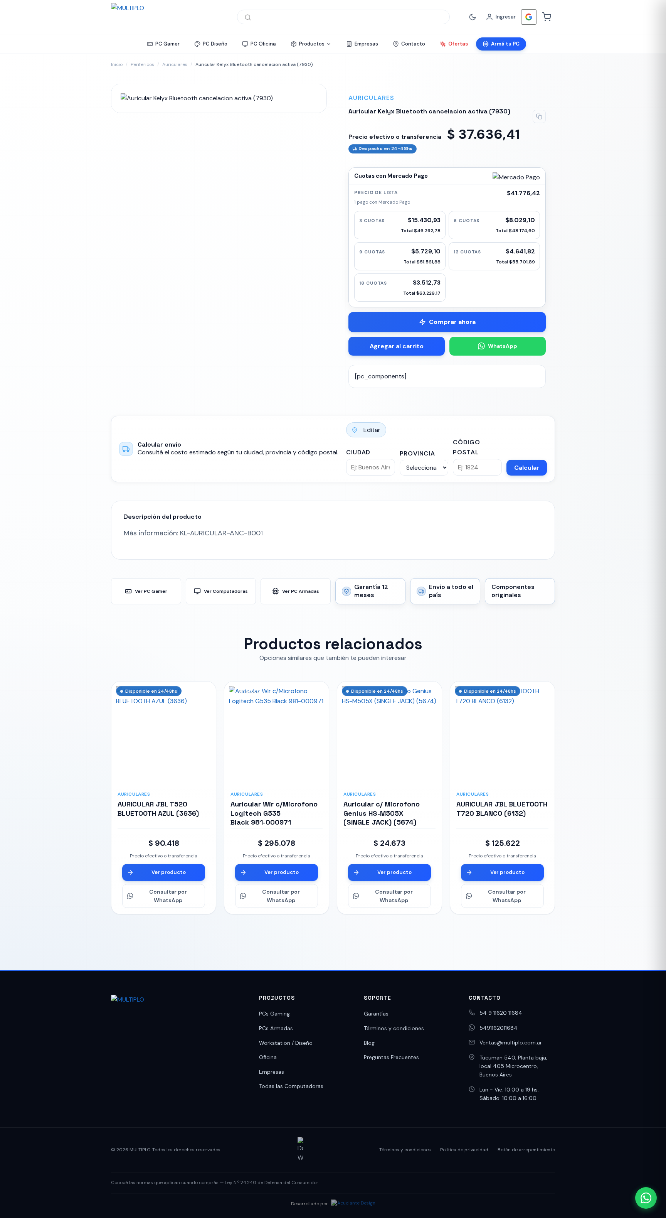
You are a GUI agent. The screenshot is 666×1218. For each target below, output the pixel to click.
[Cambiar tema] (472, 17)
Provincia (417, 453)
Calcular (526, 468)
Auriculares (174, 64)
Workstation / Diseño (286, 1042)
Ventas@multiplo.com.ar (510, 1042)
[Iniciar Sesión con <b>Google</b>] (528, 17)
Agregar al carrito (397, 346)
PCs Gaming (274, 1013)
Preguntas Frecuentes (391, 1057)
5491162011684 (498, 1027)
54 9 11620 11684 (500, 1012)
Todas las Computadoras (291, 1086)
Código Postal (466, 447)
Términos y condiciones (394, 1028)
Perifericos (142, 64)
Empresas (271, 1071)
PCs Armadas (276, 1028)
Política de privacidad (464, 1150)
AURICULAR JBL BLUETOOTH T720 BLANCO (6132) (501, 808)
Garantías (376, 1013)
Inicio (117, 64)
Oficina (268, 1057)
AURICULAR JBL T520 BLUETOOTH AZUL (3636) (158, 808)
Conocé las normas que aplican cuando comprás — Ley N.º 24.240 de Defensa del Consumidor (214, 1182)
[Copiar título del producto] (539, 116)
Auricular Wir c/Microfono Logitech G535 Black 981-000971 (274, 813)
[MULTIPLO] (166, 17)
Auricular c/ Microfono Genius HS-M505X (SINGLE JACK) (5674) (381, 813)
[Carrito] (546, 17)
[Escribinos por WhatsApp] (646, 1198)
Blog (369, 1042)
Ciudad (358, 452)
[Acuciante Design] (353, 1204)
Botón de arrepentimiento (526, 1150)
